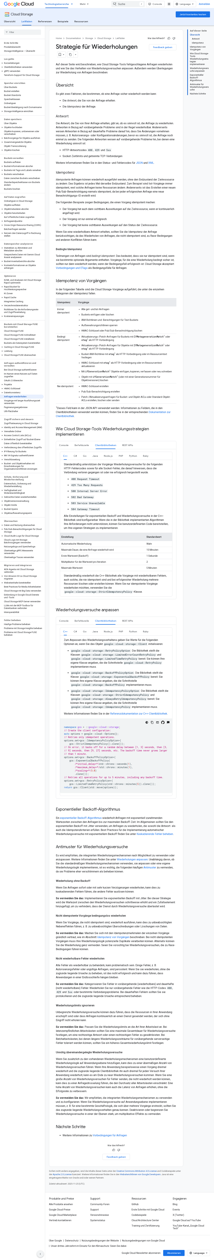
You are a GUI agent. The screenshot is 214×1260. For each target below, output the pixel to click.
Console (157, 4)
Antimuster (149, 867)
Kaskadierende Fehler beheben (155, 834)
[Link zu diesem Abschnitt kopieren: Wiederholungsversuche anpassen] (122, 610)
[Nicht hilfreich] (173, 38)
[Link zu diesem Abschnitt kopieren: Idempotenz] (78, 173)
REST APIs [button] (127, 445)
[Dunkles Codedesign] (146, 722)
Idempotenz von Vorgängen (113, 937)
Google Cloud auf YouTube (187, 1220)
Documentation (73, 38)
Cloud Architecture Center (145, 1220)
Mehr (83, 4)
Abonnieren (174, 1252)
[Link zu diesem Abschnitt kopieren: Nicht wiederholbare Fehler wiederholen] (107, 959)
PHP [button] (121, 455)
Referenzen (45, 21)
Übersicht (9, 21)
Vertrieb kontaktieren (60, 1220)
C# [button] (75, 455)
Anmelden (204, 4)
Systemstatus (97, 1220)
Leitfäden (26, 21)
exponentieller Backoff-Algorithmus (81, 818)
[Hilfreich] (168, 38)
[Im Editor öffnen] (157, 722)
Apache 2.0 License (62, 1174)
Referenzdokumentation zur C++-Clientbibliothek (138, 713)
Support (94, 1209)
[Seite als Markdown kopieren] (70, 54)
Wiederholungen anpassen (132, 859)
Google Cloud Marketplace (63, 1215)
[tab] (64, 445)
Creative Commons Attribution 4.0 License (136, 1171)
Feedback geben (162, 47)
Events (176, 1209)
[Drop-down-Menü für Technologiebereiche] (73, 4)
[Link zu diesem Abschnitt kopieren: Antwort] (72, 117)
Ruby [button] (145, 455)
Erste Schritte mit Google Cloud (148, 1209)
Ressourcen (81, 21)
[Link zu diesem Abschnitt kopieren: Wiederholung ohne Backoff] (93, 881)
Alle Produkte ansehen (61, 1204)
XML (151, 162)
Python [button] (133, 455)
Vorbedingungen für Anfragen (110, 1135)
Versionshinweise (99, 1215)
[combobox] (128, 4)
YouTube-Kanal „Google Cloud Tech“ (188, 1227)
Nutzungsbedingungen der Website (100, 1240)
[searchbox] (22, 32)
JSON (139, 162)
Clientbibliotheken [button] (105, 445)
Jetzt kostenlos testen (193, 14)
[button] (22, 63)
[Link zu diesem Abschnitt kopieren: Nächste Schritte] (89, 1127)
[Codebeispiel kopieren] (152, 722)
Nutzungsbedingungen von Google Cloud (143, 1240)
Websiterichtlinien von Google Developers (140, 1174)
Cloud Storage (22, 14)
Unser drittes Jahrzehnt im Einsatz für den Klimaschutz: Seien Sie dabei (88, 1246)
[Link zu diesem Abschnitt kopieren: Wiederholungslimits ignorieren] (97, 1006)
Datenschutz (72, 1240)
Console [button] (64, 445)
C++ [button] (65, 455)
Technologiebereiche (57, 4)
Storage (89, 38)
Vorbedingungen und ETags (72, 268)
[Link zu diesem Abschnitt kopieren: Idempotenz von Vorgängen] (109, 281)
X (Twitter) (178, 1215)
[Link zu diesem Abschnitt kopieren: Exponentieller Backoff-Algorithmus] (123, 810)
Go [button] (84, 455)
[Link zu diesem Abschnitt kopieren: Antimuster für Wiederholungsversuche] (131, 847)
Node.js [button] (108, 455)
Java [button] (95, 455)
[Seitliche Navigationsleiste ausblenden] (40, 1254)
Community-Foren (100, 1204)
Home (59, 38)
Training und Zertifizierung (145, 1225)
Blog (175, 1204)
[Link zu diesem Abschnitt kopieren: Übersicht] (77, 86)
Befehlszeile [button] (82, 445)
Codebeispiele (139, 1215)
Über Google (55, 1240)
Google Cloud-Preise (59, 1209)
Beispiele (63, 21)
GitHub (135, 1204)
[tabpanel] (116, 524)
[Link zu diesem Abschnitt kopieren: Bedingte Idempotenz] (85, 249)
